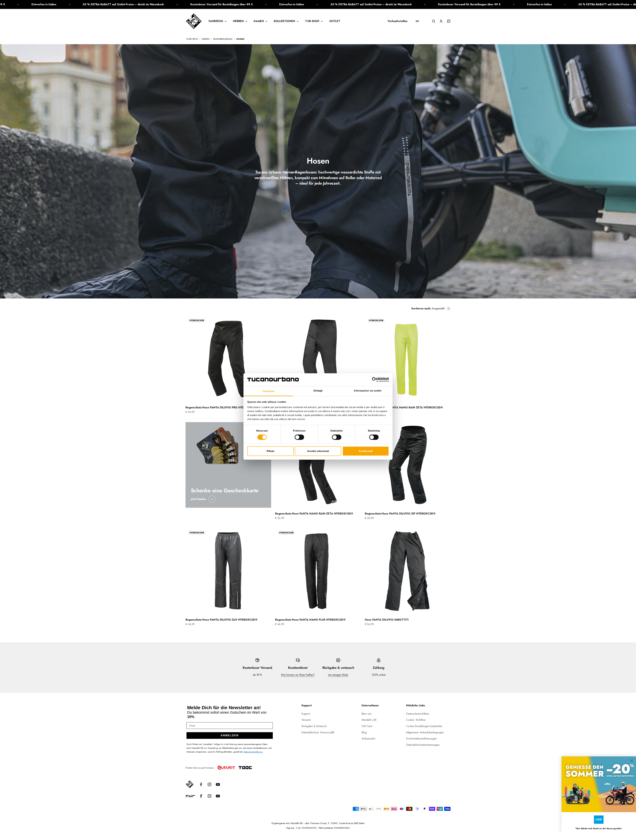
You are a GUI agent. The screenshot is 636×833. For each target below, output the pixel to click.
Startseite (192, 39)
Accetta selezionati (318, 451)
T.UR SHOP (312, 21)
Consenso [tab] (268, 391)
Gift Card (367, 726)
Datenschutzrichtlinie (417, 714)
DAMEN (259, 21)
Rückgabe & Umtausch (314, 726)
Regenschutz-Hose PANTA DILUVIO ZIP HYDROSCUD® (400, 513)
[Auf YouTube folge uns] (218, 784)
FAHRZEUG (216, 21)
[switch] (299, 437)
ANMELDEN (230, 735)
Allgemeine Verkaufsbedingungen (425, 732)
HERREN (238, 21)
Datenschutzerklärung (253, 751)
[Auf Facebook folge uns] (201, 784)
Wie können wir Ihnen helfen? (298, 675)
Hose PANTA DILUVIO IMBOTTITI (387, 620)
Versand (306, 720)
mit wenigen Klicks (338, 675)
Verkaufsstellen (397, 21)
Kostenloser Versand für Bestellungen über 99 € (259, 4)
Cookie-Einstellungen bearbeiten (424, 726)
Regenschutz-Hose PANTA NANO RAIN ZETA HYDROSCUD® (404, 407)
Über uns (366, 714)
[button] (419, 21)
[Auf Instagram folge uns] (209, 784)
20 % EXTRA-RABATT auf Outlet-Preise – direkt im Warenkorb (161, 4)
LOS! (599, 819)
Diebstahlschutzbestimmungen (423, 745)
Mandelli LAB (369, 720)
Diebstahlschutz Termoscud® (317, 732)
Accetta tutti (366, 451)
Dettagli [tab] (318, 390)
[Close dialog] (632, 760)
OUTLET (334, 21)
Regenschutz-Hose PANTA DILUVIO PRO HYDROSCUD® (222, 407)
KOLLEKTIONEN (284, 21)
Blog (364, 732)
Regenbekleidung (223, 39)
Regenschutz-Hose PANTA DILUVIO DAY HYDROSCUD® (222, 620)
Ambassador (368, 738)
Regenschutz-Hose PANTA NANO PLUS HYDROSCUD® (310, 620)
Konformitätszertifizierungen (421, 738)
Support (305, 714)
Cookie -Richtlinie (415, 720)
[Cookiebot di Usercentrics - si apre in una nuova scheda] (374, 379)
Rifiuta (270, 451)
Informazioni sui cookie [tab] (367, 390)
